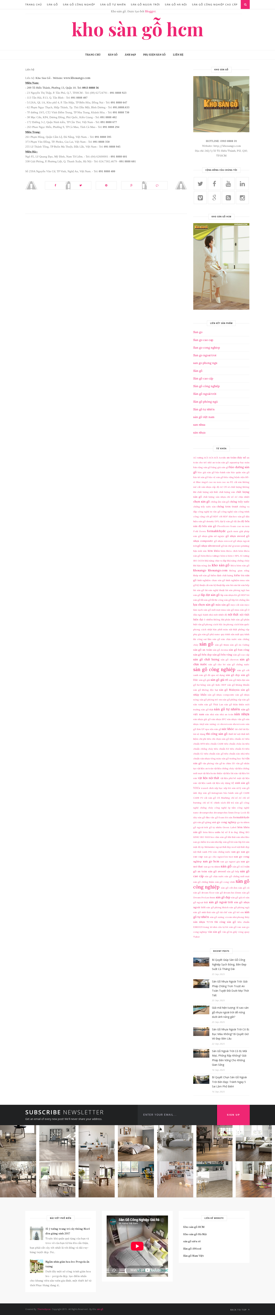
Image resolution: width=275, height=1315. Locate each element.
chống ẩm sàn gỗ (220, 501)
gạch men (232, 531)
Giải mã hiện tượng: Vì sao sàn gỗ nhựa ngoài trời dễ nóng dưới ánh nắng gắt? (230, 1012)
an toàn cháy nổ (236, 457)
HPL (237, 555)
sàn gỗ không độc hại (205, 689)
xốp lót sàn (230, 788)
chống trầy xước (239, 501)
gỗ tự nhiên (215, 827)
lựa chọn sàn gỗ (204, 604)
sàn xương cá (212, 724)
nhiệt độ (223, 614)
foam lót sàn (225, 817)
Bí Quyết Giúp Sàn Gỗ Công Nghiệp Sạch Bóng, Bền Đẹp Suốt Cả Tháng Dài (229, 964)
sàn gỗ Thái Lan (213, 704)
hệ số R (225, 832)
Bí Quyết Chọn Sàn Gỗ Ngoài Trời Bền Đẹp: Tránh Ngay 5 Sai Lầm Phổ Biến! (229, 1081)
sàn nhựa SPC (218, 719)
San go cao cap (203, 340)
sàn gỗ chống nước (238, 664)
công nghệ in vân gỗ (209, 511)
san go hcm (211, 861)
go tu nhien (243, 822)
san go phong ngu (205, 363)
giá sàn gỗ (198, 822)
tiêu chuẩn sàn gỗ (214, 753)
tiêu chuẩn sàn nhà (234, 753)
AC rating (198, 457)
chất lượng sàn (227, 492)
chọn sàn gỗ (201, 501)
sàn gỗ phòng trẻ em (211, 699)
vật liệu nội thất (208, 778)
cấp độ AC (217, 487)
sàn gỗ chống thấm (203, 882)
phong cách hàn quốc (237, 624)
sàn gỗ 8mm (222, 644)
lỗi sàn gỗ (206, 599)
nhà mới (213, 614)
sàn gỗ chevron (230, 659)
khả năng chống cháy (238, 560)
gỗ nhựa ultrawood (208, 545)
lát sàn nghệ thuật (215, 590)
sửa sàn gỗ (215, 729)
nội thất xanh (200, 851)
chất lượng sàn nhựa (214, 496)
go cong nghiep (226, 822)
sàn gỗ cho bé (217, 664)
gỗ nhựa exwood (223, 541)
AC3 (206, 457)
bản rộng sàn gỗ (202, 467)
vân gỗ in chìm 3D (225, 763)
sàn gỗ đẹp (233, 675)
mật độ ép (198, 847)
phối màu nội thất (227, 629)
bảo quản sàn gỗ (240, 472)
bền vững (229, 477)
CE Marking (223, 797)
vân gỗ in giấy (229, 931)
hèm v (231, 555)
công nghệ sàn (229, 511)
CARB (246, 793)
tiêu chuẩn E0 (221, 748)
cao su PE (227, 482)
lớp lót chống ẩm (240, 599)
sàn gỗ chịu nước (214, 876)
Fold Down (199, 531)
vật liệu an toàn (205, 768)
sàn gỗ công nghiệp (79, 4)
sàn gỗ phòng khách (217, 907)
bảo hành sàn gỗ (233, 793)
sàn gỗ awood (217, 871)
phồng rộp (243, 629)
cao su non (215, 482)
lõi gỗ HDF (240, 595)
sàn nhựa (199, 432)
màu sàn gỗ (223, 604)
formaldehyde (216, 531)
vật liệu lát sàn (230, 773)
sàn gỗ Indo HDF (216, 684)
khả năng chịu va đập (216, 560)
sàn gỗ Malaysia (229, 689)
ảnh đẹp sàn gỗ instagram (207, 793)
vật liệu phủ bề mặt (230, 778)
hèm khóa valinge (210, 555)
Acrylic (222, 457)
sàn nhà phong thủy (238, 917)
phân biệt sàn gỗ (234, 619)
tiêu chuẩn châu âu (234, 743)
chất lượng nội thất (207, 492)
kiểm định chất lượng (222, 575)
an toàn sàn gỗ (220, 462)
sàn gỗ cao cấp (241, 654)
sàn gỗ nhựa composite (221, 694)
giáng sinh (210, 822)
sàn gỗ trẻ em (236, 912)
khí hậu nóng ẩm (202, 565)
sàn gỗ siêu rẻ (192, 1241)
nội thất (233, 614)
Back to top (238, 1309)
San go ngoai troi (204, 355)
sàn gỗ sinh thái (202, 912)
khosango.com (217, 570)
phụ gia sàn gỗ (201, 634)
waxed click (207, 788)
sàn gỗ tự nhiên (113, 4)
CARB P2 (198, 797)
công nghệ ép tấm (225, 807)
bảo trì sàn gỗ (200, 477)
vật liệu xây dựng (221, 783)
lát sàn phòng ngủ (235, 590)
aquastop (234, 462)
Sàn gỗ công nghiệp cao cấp (215, 4)
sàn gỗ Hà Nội (176, 4)
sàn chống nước (222, 851)
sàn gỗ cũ (243, 887)
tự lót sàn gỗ (229, 927)
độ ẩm (237, 521)
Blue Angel (202, 482)
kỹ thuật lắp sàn (222, 585)
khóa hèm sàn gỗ (240, 565)
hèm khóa (214, 550)
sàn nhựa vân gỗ (236, 719)
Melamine (209, 847)
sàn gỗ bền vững (223, 654)
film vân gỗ (212, 817)
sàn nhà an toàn (224, 714)
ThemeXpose (44, 1309)
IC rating (244, 555)
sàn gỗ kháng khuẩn (238, 684)
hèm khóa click (229, 550)
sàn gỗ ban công (239, 649)
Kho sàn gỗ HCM (137, 28)
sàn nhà (209, 714)
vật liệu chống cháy (224, 768)
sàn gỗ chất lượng (206, 659)
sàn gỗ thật (207, 709)
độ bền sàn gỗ (207, 526)
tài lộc (246, 729)
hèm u (224, 555)
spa (207, 729)
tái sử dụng (199, 734)
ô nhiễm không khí (214, 619)
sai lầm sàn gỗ (212, 639)
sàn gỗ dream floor (204, 892)
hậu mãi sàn (200, 550)
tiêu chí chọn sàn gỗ (218, 738)
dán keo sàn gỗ (237, 516)
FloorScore (223, 526)
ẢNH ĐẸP (130, 54)
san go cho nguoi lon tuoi (218, 856)
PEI (210, 851)
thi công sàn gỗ (216, 734)
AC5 (216, 457)
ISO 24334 (198, 560)
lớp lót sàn (244, 842)
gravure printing (240, 545)
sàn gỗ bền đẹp (202, 654)
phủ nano (215, 634)
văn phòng (208, 763)
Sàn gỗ (52, 4)
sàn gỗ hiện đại (237, 680)
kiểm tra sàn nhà (210, 842)
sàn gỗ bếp (233, 871)
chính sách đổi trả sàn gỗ (228, 802)
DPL (217, 521)
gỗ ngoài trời (200, 827)
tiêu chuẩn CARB (214, 743)
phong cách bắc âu (215, 624)
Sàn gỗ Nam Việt (193, 1255)
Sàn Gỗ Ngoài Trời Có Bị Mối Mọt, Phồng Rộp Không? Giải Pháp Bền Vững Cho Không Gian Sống (229, 1058)
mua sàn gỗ (227, 609)
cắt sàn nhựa (204, 487)
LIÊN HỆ (178, 54)
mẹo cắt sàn (237, 604)
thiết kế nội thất (237, 734)
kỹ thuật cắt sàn (205, 585)
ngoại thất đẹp (223, 847)
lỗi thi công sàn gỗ (221, 599)
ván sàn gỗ (214, 931)
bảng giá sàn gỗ (220, 467)
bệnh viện (239, 477)
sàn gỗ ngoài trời (145, 4)
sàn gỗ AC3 (239, 866)
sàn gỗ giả (204, 680)
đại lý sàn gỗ (226, 521)
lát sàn (233, 585)
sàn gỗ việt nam (203, 417)
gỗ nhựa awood (235, 536)
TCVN (210, 922)
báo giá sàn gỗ (206, 472)
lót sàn (234, 842)
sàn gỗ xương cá (219, 917)
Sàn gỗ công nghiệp (206, 386)
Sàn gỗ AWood (192, 1248)
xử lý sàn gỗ (242, 788)
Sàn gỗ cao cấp (203, 378)
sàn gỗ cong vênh (225, 882)
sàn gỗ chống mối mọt (236, 876)
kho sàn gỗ (221, 565)
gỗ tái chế (226, 545)
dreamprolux (206, 812)
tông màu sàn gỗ (220, 758)
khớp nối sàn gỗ (201, 575)
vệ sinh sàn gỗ (240, 783)
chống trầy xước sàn (204, 506)
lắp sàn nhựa (227, 595)
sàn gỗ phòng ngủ (239, 907)
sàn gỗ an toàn (202, 649)
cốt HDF (223, 516)
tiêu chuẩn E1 (237, 748)
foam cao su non (239, 526)
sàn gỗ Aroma (220, 649)
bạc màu (244, 462)
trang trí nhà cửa (212, 927)
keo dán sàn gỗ (219, 837)
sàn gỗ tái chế (219, 912)
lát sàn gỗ (198, 590)
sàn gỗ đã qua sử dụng (212, 675)
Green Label (229, 827)
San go (197, 332)
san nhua (199, 424)
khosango (199, 570)
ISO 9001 (205, 837)
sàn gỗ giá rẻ (219, 680)
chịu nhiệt (244, 496)
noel (234, 847)
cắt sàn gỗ (210, 797)
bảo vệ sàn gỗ (216, 477)
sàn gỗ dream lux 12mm (228, 892)
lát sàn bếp (243, 585)
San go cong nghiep (206, 347)
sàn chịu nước (229, 639)
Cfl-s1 (227, 487)
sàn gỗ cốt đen (229, 887)
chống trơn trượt (227, 506)
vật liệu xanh (204, 783)
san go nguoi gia (230, 861)
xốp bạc (218, 788)
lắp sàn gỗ (224, 842)
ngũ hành (203, 614)
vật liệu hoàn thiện (212, 773)
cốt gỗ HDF (212, 516)
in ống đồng (238, 832)
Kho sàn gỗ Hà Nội (195, 1234)
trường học (235, 758)
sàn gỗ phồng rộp (232, 699)
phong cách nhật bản (205, 629)
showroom (226, 724)
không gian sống (239, 570)
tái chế (238, 729)
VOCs (196, 788)
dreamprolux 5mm (224, 812)
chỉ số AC (232, 496)
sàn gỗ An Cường (239, 644)
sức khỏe (228, 729)
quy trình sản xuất (230, 634)
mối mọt (216, 609)
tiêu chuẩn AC (237, 738)
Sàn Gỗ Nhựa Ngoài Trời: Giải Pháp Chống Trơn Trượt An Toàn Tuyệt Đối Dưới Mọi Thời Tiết (230, 988)
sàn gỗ (206, 644)
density (210, 521)
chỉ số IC (208, 802)
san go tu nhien (212, 866)
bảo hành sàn (223, 472)
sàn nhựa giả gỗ (202, 719)
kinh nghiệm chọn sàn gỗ (211, 580)
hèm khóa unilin (212, 832)
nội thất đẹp (243, 847)
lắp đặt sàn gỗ (210, 595)
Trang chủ (33, 4)
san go (235, 851)
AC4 (211, 457)
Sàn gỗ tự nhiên (204, 409)
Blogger (150, 11)
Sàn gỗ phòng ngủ (205, 401)
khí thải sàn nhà (236, 837)
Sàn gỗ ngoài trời (204, 394)
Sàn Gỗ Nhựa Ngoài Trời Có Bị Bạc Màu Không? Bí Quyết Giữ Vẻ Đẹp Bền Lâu (230, 1034)
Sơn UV (201, 729)
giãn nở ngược (216, 536)
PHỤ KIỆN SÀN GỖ (154, 54)
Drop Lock (240, 812)
